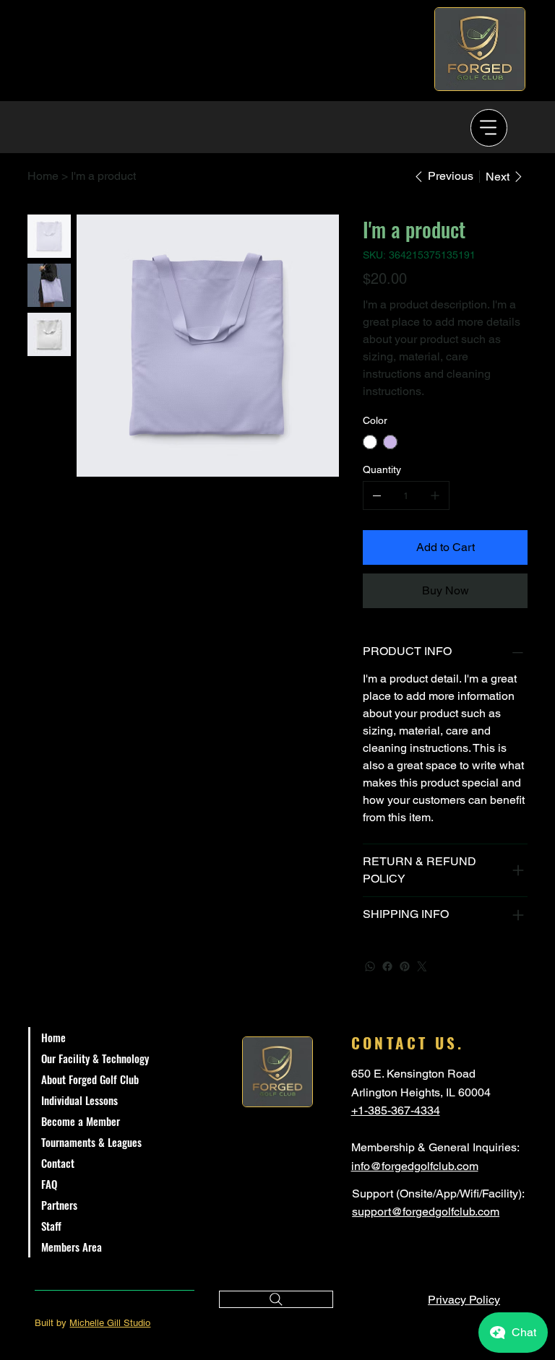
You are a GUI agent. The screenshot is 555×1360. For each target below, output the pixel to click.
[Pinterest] (404, 966)
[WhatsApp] (370, 966)
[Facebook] (387, 966)
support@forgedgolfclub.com (425, 1211)
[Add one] (435, 495)
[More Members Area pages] (186, 1247)
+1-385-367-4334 (395, 1110)
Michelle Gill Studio (109, 1322)
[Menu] (489, 128)
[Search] (276, 1299)
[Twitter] (422, 966)
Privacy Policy (464, 1300)
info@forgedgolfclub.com (414, 1166)
